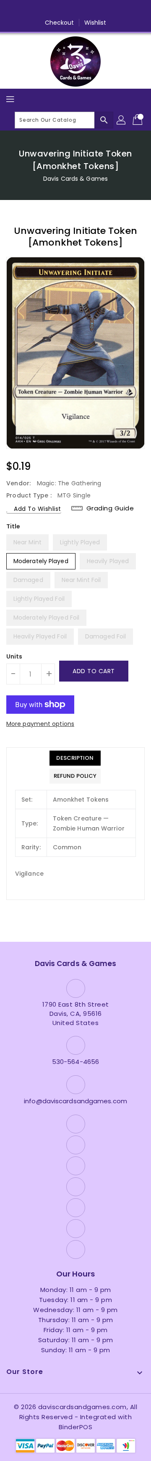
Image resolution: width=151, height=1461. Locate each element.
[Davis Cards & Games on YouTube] (75, 9)
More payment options (40, 724)
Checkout (59, 22)
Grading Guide (110, 508)
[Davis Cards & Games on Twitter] (43, 9)
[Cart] (138, 120)
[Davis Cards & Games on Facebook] (27, 9)
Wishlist (95, 22)
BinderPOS (76, 1427)
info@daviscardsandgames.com (75, 1101)
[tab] (75, 758)
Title (13, 526)
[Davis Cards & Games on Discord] (91, 9)
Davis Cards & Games (75, 178)
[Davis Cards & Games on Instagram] (59, 9)
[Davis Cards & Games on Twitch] (107, 9)
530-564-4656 (75, 1061)
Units (14, 656)
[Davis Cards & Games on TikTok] (123, 9)
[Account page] (121, 120)
